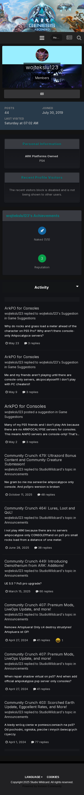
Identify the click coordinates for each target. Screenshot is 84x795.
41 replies (43, 640)
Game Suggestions (22, 318)
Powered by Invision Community (42, 786)
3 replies (33, 343)
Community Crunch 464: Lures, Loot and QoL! (39, 510)
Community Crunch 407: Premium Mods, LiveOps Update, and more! (39, 607)
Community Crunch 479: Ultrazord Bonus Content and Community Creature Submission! (40, 459)
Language (33, 777)
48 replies (47, 494)
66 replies (46, 591)
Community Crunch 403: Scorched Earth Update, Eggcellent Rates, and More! (39, 704)
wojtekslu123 (13, 313)
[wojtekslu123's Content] (42, 94)
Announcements (16, 474)
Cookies (53, 777)
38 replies (44, 547)
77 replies (41, 742)
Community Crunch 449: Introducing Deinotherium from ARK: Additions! (35, 563)
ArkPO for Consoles (21, 308)
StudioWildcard (50, 469)
